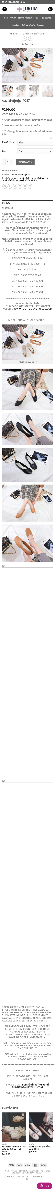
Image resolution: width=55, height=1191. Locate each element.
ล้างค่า (51, 138)
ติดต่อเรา (40, 25)
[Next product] (25, 38)
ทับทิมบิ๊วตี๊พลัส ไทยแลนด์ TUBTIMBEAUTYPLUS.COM (30, 1086)
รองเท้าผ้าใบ (24, 178)
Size (4, 151)
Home (5, 18)
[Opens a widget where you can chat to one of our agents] (44, 1186)
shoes (15, 178)
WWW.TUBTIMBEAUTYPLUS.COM (33, 308)
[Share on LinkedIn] (30, 186)
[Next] (48, 65)
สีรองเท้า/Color (8, 142)
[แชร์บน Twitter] (15, 186)
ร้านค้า (13, 18)
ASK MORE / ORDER (27, 1070)
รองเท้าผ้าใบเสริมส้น (28, 180)
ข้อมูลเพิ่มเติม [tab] (7, 208)
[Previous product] (30, 38)
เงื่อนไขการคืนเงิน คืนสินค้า (23, 25)
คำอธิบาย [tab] (6, 203)
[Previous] (6, 65)
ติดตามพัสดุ (46, 18)
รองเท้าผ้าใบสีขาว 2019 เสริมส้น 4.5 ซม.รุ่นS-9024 (13, 1149)
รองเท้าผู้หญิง (39, 33)
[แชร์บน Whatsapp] (4, 186)
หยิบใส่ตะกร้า (25, 161)
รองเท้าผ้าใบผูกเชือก (40, 178)
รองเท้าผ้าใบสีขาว (10, 180)
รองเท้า (25, 33)
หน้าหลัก (13, 33)
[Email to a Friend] (20, 186)
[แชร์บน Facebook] (9, 186)
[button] (4, 9)
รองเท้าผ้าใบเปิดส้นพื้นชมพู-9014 (39, 1147)
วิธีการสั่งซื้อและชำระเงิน (28, 18)
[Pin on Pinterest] (25, 186)
